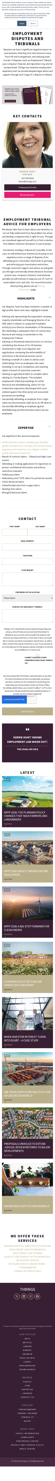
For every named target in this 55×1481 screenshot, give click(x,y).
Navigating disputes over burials (27, 1206)
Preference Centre (27, 1441)
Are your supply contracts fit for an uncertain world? (27, 1093)
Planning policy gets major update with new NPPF (23, 983)
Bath (27, 1338)
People (27, 1382)
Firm (27, 1385)
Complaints (27, 1437)
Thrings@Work (27, 1409)
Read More (8, 824)
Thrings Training (27, 1413)
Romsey (27, 1350)
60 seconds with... (27, 195)
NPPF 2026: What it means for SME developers (26, 872)
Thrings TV (27, 1417)
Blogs (27, 1421)
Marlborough (27, 1365)
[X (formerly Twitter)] (17, 1296)
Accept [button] (21, 23)
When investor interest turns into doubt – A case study (25, 1038)
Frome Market (27, 1369)
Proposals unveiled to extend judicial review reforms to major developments (27, 1147)
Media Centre (27, 1449)
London (27, 1346)
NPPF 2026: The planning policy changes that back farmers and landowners (25, 816)
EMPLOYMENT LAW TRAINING (27, 1253)
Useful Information (27, 1433)
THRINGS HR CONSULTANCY (27, 1271)
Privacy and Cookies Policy (27, 1445)
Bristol (27, 1342)
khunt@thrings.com (27, 181)
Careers (27, 1393)
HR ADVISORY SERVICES (27, 1260)
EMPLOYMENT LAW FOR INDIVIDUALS (27, 1249)
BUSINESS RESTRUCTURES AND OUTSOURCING (27, 1245)
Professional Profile (27, 187)
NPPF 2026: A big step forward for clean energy (26, 928)
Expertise (26, 428)
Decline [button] (33, 23)
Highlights (26, 298)
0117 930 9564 (27, 178)
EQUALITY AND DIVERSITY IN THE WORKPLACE (27, 1256)
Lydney (27, 1362)
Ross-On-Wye (27, 1358)
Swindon (27, 1354)
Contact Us (27, 1397)
